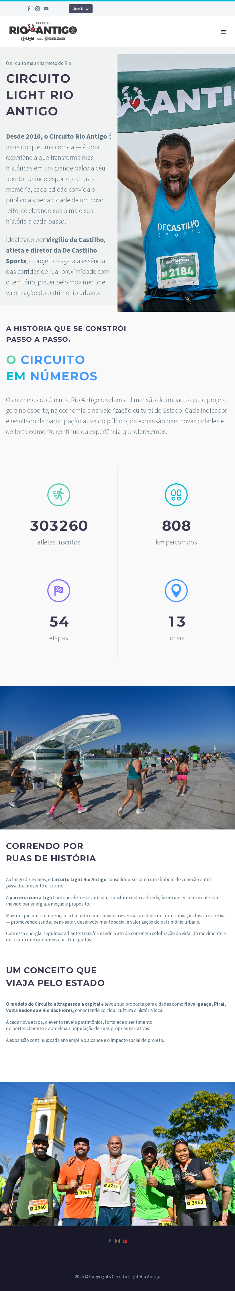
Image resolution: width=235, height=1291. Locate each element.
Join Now (81, 8)
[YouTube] (46, 8)
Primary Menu (224, 32)
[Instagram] (37, 8)
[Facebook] (29, 8)
